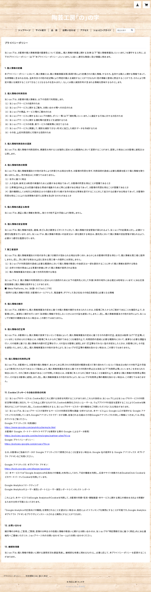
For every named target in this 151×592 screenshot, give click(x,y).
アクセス (84, 30)
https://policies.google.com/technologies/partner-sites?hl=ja (37, 435)
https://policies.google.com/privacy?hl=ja (27, 444)
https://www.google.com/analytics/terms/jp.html (30, 427)
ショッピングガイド (102, 30)
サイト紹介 (41, 30)
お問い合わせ (69, 30)
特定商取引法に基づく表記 (37, 576)
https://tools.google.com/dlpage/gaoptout (27, 468)
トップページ (24, 30)
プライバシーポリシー (12, 576)
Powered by (72, 586)
